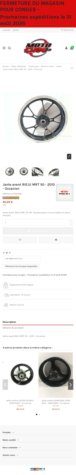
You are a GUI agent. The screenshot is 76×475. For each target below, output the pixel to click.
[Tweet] (7, 253)
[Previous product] (71, 68)
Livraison (7, 30)
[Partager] (4, 253)
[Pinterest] (10, 253)
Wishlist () (68, 30)
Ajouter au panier (40, 231)
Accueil (16, 30)
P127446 (56, 406)
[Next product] (72, 68)
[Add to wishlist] (20, 240)
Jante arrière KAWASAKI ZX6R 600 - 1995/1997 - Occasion (55, 401)
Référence (8, 194)
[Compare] (20, 397)
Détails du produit (13, 327)
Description (9, 321)
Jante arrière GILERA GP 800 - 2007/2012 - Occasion (20, 401)
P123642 (20, 406)
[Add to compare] (56, 240)
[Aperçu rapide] (24, 397)
